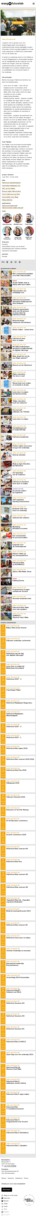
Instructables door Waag (10, 197)
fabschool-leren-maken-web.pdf (12, 208)
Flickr (5, 1209)
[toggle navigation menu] (34, 3)
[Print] (19, 262)
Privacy (26, 1178)
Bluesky (6, 1201)
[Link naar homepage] (12, 3)
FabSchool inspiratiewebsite (11, 182)
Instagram (7, 1214)
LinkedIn (6, 1212)
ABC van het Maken (8, 188)
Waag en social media (10, 1195)
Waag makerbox (7, 200)
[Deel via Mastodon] (7, 262)
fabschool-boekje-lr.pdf (9, 205)
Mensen (3, 1178)
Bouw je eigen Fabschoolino (11, 191)
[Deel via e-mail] (15, 262)
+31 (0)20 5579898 (10, 1166)
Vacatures (11, 1178)
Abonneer (7, 1189)
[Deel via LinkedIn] (11, 262)
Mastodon (7, 1198)
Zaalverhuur (18, 1178)
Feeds (6, 1206)
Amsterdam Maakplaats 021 (11, 185)
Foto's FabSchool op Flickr (11, 194)
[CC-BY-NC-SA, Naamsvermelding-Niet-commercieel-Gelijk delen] (30, 34)
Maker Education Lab (8, 39)
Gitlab (6, 1203)
